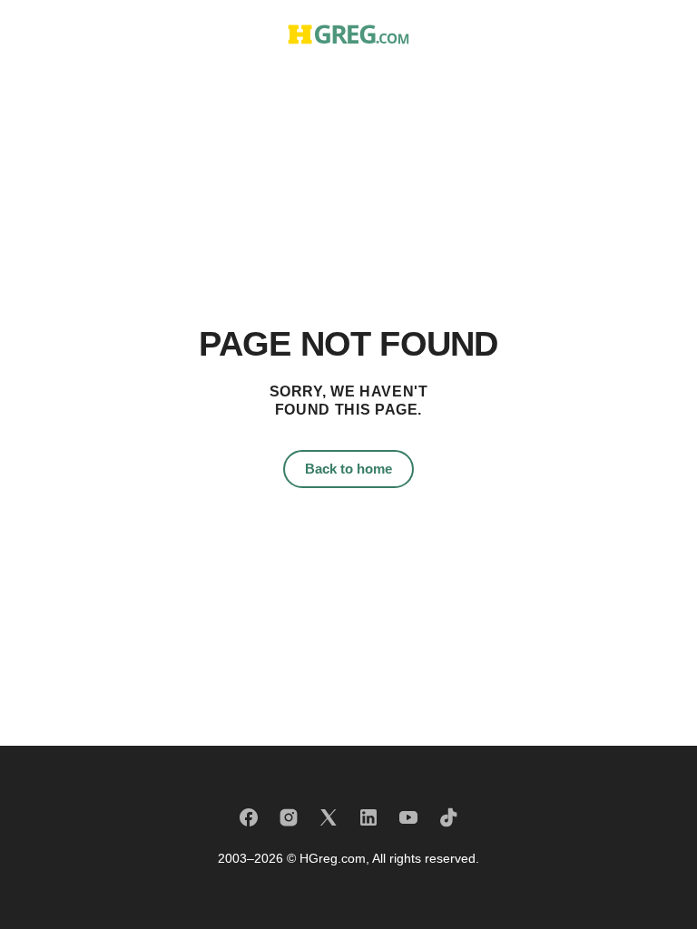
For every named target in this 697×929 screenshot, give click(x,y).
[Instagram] (288, 817)
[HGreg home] (348, 34)
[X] (328, 817)
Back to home (348, 468)
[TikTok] (448, 817)
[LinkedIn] (368, 817)
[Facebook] (249, 817)
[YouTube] (408, 817)
